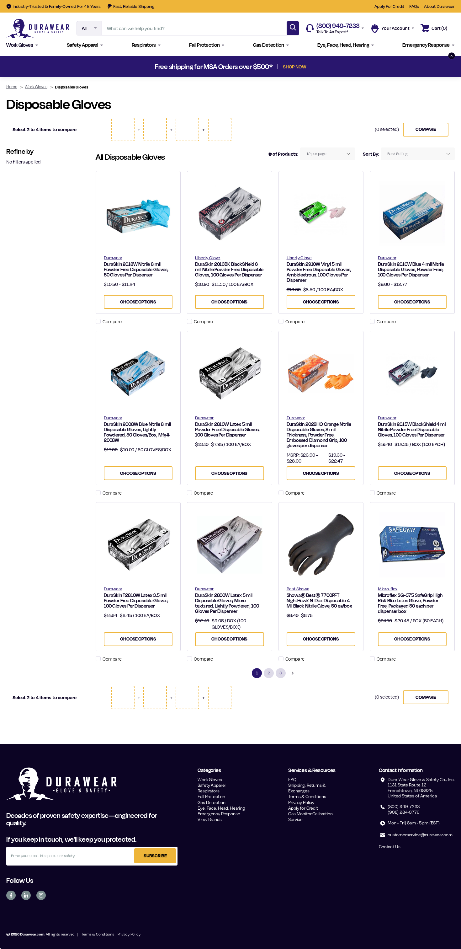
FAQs (414, 6)
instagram (41, 895)
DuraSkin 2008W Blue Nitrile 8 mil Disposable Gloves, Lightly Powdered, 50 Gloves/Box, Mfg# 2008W (137, 432)
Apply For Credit (389, 6)
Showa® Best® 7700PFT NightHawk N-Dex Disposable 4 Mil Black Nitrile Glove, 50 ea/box (319, 600)
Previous (117, 66)
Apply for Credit (303, 808)
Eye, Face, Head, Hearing (221, 808)
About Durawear (439, 6)
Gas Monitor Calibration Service (310, 816)
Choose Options (138, 301)
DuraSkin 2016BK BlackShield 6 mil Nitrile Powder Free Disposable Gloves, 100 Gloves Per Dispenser (229, 269)
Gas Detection (211, 802)
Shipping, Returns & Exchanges (307, 787)
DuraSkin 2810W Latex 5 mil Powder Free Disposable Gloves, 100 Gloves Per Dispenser (227, 429)
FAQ (292, 779)
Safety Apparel (211, 785)
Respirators (208, 790)
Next (344, 66)
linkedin (26, 895)
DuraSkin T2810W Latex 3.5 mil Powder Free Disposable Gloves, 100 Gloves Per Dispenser (136, 600)
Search (293, 28)
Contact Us (389, 846)
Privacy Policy (301, 802)
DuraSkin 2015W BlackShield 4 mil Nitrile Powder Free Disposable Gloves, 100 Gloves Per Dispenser (412, 429)
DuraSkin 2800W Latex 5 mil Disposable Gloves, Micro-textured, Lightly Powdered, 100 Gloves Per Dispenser (227, 603)
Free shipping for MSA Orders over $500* (230, 66)
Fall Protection (211, 796)
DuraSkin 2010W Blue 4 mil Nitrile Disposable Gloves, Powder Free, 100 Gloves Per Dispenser (411, 269)
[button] (22, 45)
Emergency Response (219, 813)
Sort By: (371, 154)
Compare (426, 129)
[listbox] (327, 153)
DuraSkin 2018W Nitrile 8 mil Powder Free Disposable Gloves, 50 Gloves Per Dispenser (136, 269)
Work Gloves (210, 779)
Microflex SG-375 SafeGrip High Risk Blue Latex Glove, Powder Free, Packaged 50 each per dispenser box (410, 603)
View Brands (209, 819)
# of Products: (283, 154)
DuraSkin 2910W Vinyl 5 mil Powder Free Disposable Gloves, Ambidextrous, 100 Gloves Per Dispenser (319, 272)
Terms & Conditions (307, 796)
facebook (11, 895)
